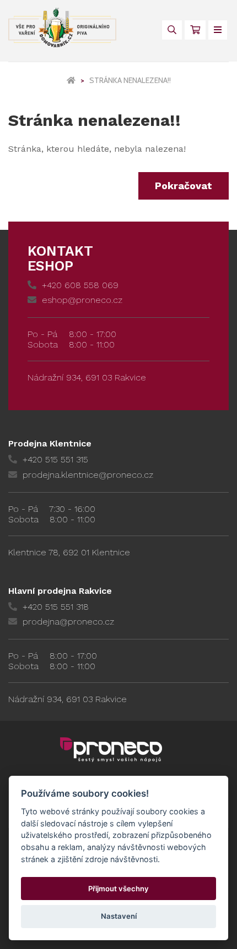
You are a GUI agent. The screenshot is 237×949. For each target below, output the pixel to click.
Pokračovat (183, 185)
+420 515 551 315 (55, 459)
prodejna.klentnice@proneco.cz (88, 475)
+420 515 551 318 (56, 607)
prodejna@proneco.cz (68, 621)
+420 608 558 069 (80, 285)
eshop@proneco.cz (82, 300)
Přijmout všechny (118, 888)
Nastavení (119, 916)
